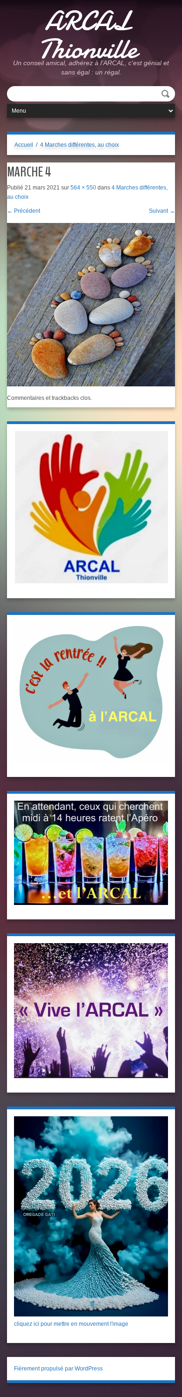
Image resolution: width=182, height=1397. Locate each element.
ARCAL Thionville (87, 35)
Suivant (162, 211)
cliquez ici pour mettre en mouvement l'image (71, 1324)
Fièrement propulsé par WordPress (58, 1368)
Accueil (23, 145)
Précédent (23, 211)
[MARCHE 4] (91, 304)
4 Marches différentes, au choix (79, 145)
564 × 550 (83, 187)
